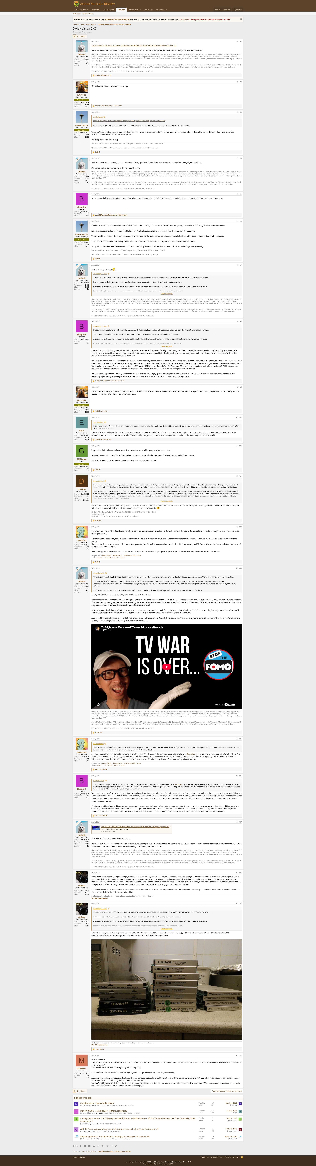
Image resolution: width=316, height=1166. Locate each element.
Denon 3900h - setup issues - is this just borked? (103, 1110)
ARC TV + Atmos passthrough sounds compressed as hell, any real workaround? (119, 1128)
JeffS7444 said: (98, 422)
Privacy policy (229, 1157)
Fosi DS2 (116, 558)
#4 (241, 158)
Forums (121, 9)
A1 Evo (139, 556)
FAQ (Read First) (82, 9)
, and (109, 381)
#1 (241, 41)
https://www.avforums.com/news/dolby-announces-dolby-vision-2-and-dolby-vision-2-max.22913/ (133, 45)
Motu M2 (99, 558)
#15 (240, 739)
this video (191, 754)
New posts (77, 13)
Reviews (95, 9)
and (103, 75)
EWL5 (235, 1113)
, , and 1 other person (111, 215)
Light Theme (80, 1157)
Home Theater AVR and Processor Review (118, 1113)
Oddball (78, 32)
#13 (240, 527)
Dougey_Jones (232, 1131)
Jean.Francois (84, 1124)
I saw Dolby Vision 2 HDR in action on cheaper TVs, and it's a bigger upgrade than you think (140, 826)
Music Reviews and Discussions (110, 1124)
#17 (240, 822)
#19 (240, 904)
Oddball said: (98, 117)
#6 (241, 221)
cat (81, 1131)
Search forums (88, 13)
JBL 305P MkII (108, 558)
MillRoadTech (84, 1139)
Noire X (122, 558)
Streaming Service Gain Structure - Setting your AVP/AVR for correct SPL (115, 1136)
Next (82, 36)
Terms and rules (216, 1157)
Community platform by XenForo (144, 1162)
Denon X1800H (106, 556)
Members (160, 9)
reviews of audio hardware (117, 19)
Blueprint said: (98, 481)
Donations (148, 9)
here (186, 19)
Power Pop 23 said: (100, 274)
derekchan (84, 1105)
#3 (241, 112)
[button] (140, 10)
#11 (240, 446)
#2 (241, 82)
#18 (240, 872)
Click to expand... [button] (167, 294)
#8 (241, 321)
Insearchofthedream (87, 1113)
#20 (240, 1055)
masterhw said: (98, 573)
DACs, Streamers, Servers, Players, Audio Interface (116, 1105)
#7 (241, 265)
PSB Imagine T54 (118, 556)
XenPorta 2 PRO (148, 1164)
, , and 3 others (108, 106)
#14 (240, 568)
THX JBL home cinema (99, 898)
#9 (241, 387)
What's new (133, 9)
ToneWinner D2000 (129, 556)
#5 (241, 194)
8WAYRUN (169, 1164)
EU (88, 65)
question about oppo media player (97, 1103)
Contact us (205, 1157)
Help (237, 1157)
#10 (240, 417)
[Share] (237, 41)
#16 (240, 776)
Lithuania (86, 500)
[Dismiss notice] (241, 19)
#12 (240, 476)
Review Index (108, 9)
